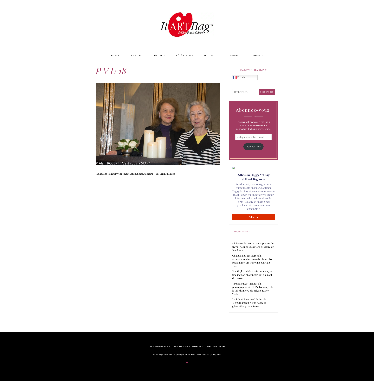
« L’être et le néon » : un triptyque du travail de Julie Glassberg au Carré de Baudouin (253, 247)
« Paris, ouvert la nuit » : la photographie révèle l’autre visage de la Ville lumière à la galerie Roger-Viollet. (252, 289)
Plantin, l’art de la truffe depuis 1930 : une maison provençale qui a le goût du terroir (252, 275)
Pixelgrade (215, 354)
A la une (136, 55)
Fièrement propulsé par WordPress (179, 354)
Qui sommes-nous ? (158, 346)
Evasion (234, 55)
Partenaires (198, 346)
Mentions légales (216, 346)
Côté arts (159, 55)
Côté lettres (184, 55)
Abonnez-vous (253, 146)
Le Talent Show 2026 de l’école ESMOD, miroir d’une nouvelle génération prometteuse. (249, 303)
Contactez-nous (180, 346)
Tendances (257, 55)
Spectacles (211, 55)
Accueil (115, 55)
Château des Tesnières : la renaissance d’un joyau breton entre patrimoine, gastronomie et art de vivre (252, 261)
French (241, 77)
